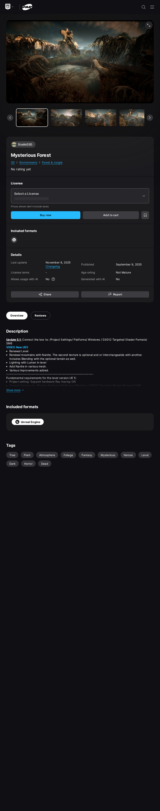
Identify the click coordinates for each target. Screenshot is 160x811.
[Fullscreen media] (149, 25)
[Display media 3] (135, 117)
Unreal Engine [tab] (30, 422)
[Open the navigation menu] (152, 7)
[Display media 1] (66, 117)
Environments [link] (28, 162)
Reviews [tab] (40, 315)
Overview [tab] (16, 315)
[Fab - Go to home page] (27, 6)
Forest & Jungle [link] (52, 162)
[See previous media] (10, 118)
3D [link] (13, 162)
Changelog (53, 266)
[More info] (53, 279)
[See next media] (150, 118)
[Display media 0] (32, 117)
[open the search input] (143, 7)
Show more (13, 390)
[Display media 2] (100, 117)
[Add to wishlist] (145, 215)
